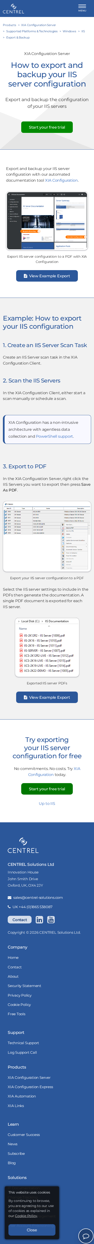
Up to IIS (47, 803)
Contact (20, 919)
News (12, 1144)
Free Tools (16, 1014)
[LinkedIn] (39, 919)
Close (32, 1230)
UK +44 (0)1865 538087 (33, 907)
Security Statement (24, 985)
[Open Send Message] (86, 1236)
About (13, 976)
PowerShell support (54, 436)
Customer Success (24, 1134)
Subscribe (16, 1153)
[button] (82, 8)
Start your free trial (47, 127)
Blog (12, 1163)
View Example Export (49, 275)
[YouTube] (51, 919)
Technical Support (23, 1043)
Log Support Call (22, 1052)
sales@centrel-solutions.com (38, 897)
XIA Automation (22, 1096)
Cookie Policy (19, 1004)
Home (13, 957)
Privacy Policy (20, 995)
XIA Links (16, 1105)
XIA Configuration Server (29, 1077)
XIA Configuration (61, 180)
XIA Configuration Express (30, 1087)
